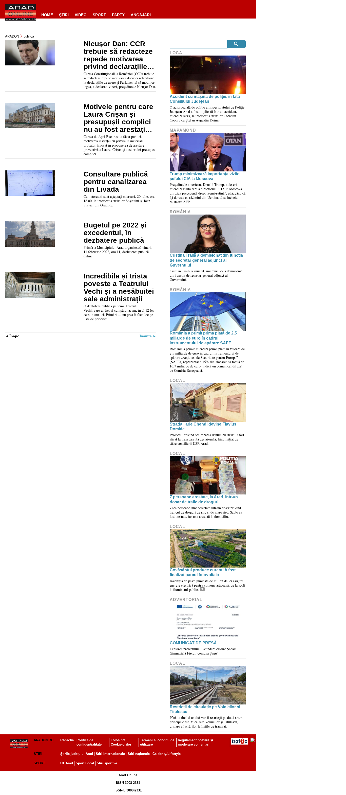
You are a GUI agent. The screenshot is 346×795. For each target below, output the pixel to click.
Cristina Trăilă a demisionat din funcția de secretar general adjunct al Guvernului (206, 260)
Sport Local (85, 763)
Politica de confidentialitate (89, 742)
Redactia (67, 740)
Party (118, 15)
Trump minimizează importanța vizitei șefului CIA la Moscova (205, 176)
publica (29, 36)
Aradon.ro (43, 740)
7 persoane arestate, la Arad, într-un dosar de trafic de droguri (204, 499)
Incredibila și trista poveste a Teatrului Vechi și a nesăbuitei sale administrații (119, 287)
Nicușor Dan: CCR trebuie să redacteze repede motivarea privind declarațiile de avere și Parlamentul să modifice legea (118, 55)
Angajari (141, 15)
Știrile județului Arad (76, 754)
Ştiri (64, 15)
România (180, 212)
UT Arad (66, 763)
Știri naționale (139, 754)
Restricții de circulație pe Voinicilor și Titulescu (205, 709)
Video (81, 15)
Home (47, 15)
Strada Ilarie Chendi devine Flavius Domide (203, 426)
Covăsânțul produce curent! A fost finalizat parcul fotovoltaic (203, 572)
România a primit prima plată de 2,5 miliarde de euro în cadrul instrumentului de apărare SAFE (203, 338)
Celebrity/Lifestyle (166, 754)
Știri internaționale (110, 754)
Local (177, 53)
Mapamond (183, 130)
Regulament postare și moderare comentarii (195, 742)
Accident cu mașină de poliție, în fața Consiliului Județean (205, 98)
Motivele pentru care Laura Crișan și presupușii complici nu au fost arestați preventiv (118, 118)
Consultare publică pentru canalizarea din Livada (116, 181)
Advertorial (186, 599)
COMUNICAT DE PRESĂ (193, 643)
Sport (99, 15)
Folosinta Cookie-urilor (121, 742)
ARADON (12, 36)
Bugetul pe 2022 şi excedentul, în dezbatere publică (115, 232)
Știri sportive (107, 763)
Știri (38, 754)
